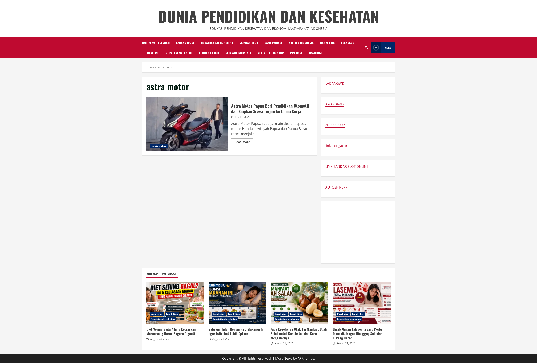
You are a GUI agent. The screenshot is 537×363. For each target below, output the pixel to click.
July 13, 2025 (242, 117)
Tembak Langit (209, 53)
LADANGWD (334, 83)
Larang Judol (185, 42)
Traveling (152, 53)
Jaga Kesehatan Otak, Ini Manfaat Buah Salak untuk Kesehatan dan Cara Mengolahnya (299, 303)
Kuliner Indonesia (301, 42)
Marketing (327, 42)
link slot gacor (336, 145)
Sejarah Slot (248, 42)
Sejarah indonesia (238, 53)
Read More (244, 142)
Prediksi (296, 53)
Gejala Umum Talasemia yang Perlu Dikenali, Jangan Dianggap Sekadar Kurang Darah (362, 303)
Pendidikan (172, 314)
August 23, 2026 (159, 339)
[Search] (366, 47)
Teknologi (348, 42)
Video (388, 47)
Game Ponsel (273, 42)
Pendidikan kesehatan (163, 318)
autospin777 (335, 125)
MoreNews (283, 358)
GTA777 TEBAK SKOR (270, 53)
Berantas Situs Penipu (217, 42)
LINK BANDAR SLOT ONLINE (346, 166)
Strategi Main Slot (179, 53)
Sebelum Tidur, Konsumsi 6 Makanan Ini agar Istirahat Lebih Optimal (237, 303)
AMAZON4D (315, 53)
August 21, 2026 (221, 339)
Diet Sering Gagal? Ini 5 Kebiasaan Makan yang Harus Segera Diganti (175, 303)
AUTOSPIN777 (336, 187)
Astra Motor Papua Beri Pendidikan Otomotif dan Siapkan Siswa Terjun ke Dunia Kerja (187, 124)
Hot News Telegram (156, 42)
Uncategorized (158, 146)
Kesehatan (156, 314)
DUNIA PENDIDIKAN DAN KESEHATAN (268, 16)
